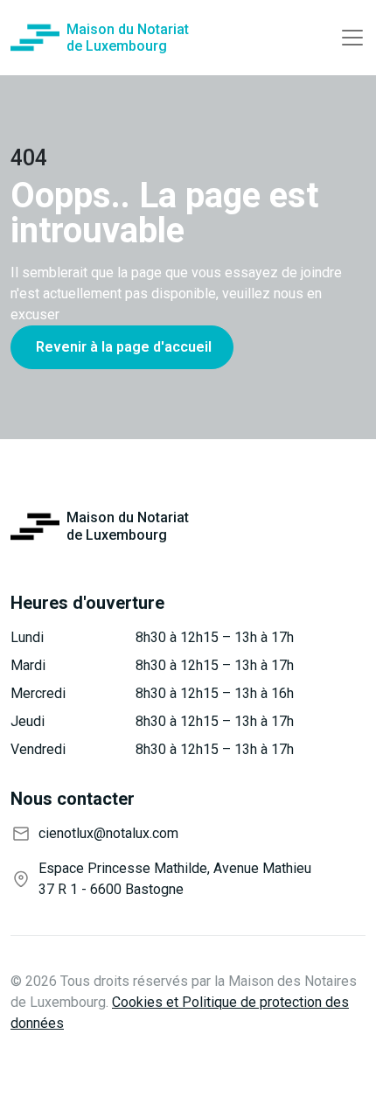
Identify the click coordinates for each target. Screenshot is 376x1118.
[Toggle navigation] (352, 37)
